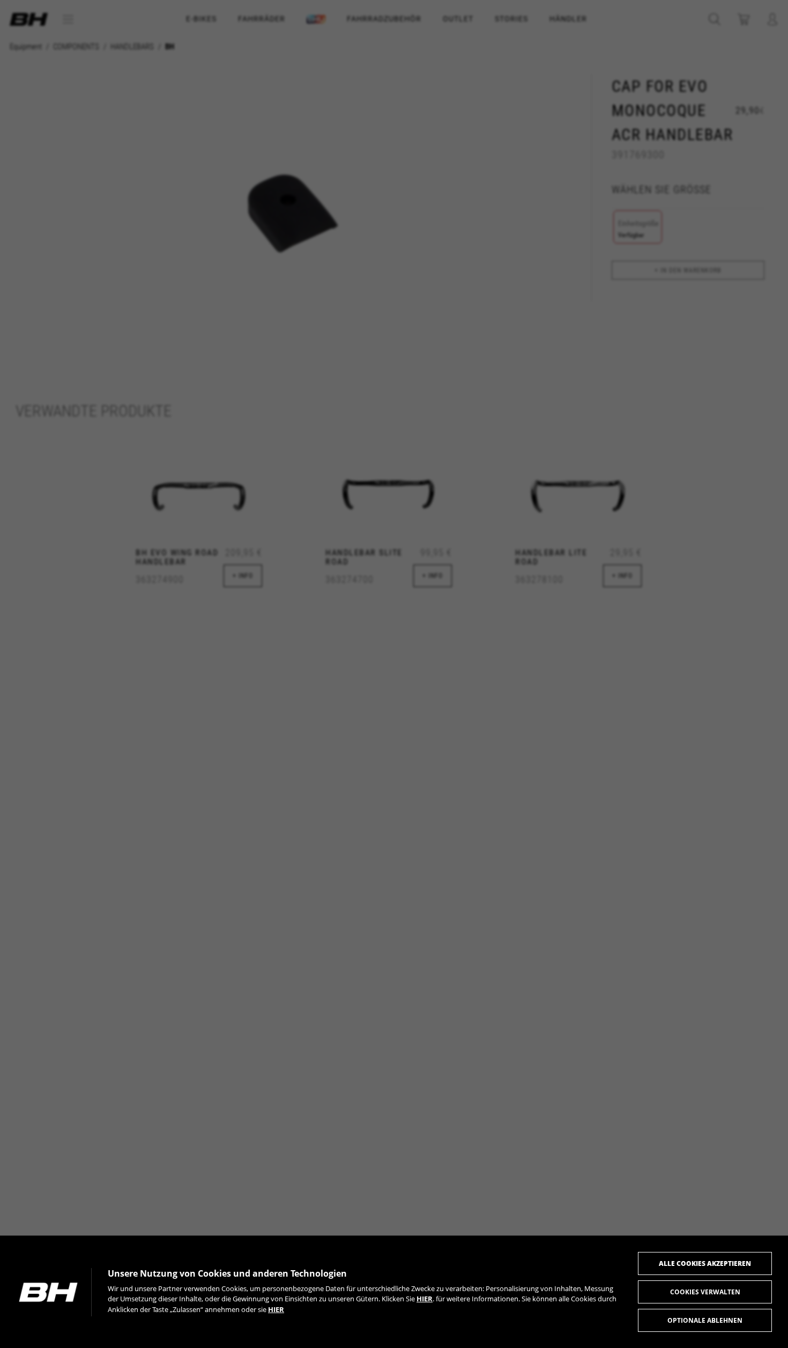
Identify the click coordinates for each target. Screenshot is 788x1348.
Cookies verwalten (705, 1291)
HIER (425, 1298)
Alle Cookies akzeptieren (705, 1263)
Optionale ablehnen (704, 1320)
